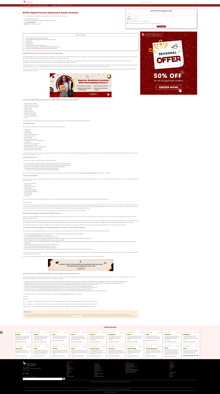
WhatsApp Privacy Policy (99, 376)
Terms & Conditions (141, 21)
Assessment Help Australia (30, 314)
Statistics (171, 376)
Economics (171, 365)
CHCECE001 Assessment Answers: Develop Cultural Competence (94, 314)
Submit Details (161, 26)
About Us (59, 5)
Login (70, 5)
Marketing (171, 373)
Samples (34, 5)
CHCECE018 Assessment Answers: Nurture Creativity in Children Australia (66, 314)
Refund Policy (96, 365)
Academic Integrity (70, 376)
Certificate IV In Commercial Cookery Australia (44, 314)
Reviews (47, 5)
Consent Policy (97, 369)
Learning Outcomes (29, 42)
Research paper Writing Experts (131, 370)
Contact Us (65, 5)
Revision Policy (97, 366)
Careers (68, 370)
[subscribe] (64, 379)
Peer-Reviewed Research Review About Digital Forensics (36, 45)
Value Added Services (98, 373)
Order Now (69, 366)
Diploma (54, 5)
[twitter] (25, 373)
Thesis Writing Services (130, 365)
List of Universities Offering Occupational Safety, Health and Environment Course (41, 39)
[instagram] (23, 373)
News (42, 5)
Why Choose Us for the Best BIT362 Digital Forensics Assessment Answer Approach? (41, 48)
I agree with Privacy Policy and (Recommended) (138, 21)
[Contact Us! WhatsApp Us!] (1, 332)
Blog (39, 5)
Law (170, 369)
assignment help (66, 294)
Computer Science (173, 372)
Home (24, 5)
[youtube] (27, 373)
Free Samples (69, 372)
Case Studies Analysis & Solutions (132, 369)
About (68, 365)
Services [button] (29, 5)
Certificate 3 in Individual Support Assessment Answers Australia (118, 314)
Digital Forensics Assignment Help (88, 173)
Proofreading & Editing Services (131, 366)
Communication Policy (98, 370)
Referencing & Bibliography (131, 372)
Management (172, 366)
